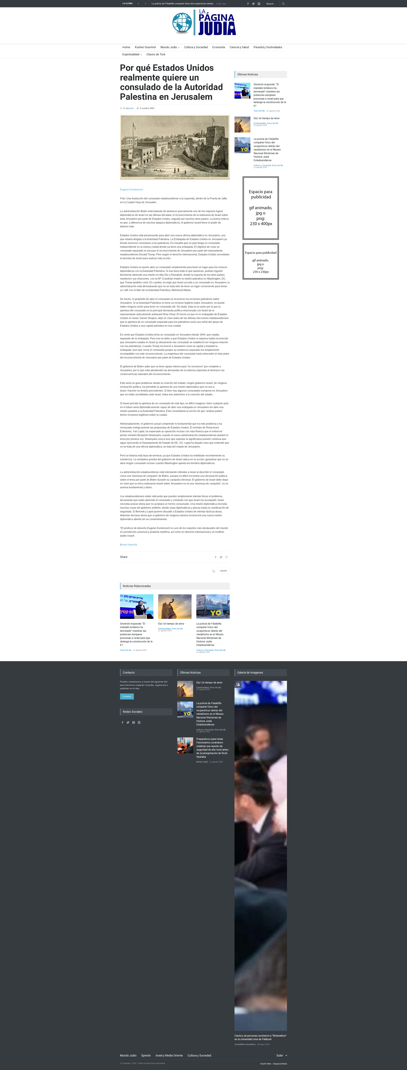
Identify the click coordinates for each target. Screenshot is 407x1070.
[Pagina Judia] (203, 31)
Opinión (130, 108)
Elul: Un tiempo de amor (171, 623)
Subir (279, 1055)
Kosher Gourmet (145, 47)
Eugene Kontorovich (131, 189)
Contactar (127, 696)
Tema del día (125, 650)
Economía (218, 47)
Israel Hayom (128, 544)
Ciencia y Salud (239, 47)
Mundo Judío (169, 47)
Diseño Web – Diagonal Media (273, 1064)
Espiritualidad (130, 54)
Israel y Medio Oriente (169, 1055)
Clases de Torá (155, 54)
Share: (124, 557)
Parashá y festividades (268, 47)
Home (126, 47)
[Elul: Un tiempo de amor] (175, 606)
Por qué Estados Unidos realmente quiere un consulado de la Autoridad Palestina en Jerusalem (171, 82)
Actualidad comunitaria (245, 1044)
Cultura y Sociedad (196, 47)
